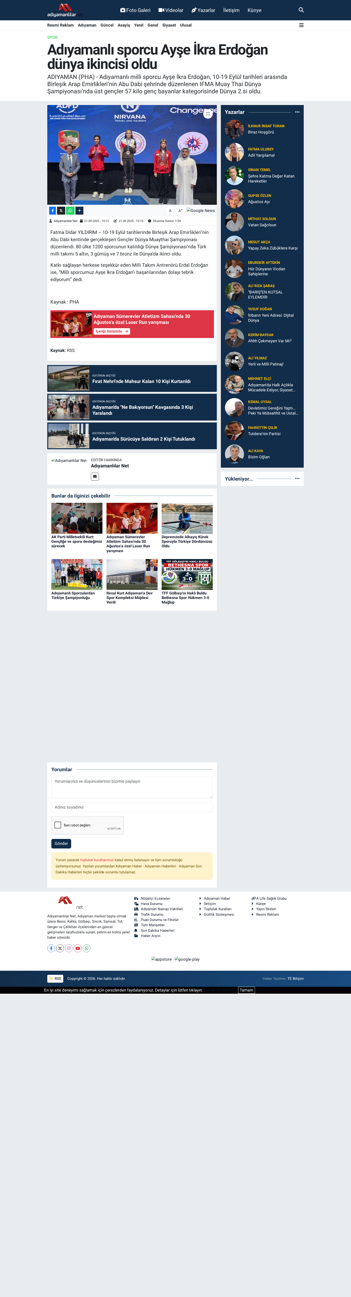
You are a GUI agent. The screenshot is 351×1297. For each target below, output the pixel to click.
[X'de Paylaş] (61, 211)
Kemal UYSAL (260, 402)
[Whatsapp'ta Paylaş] (70, 211)
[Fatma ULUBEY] (234, 152)
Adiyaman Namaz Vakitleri (162, 909)
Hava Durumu (151, 904)
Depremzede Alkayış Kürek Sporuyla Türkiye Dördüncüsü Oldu (187, 541)
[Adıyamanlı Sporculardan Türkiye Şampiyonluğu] (76, 574)
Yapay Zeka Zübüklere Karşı (273, 248)
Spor (52, 37)
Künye (254, 10)
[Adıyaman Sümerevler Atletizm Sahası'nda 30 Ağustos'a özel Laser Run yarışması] (132, 517)
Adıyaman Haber (217, 898)
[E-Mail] (95, 477)
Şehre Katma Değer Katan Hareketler (271, 178)
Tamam (246, 990)
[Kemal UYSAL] (234, 407)
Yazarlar (206, 10)
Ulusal (186, 25)
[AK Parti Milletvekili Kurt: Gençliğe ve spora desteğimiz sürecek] (76, 517)
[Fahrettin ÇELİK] (234, 430)
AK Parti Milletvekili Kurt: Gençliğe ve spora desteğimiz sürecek (76, 541)
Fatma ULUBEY (261, 149)
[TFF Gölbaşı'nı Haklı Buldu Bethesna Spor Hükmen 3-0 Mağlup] (187, 574)
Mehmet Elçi (259, 379)
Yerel (139, 25)
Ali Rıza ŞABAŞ (261, 286)
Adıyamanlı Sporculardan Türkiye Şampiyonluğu (73, 595)
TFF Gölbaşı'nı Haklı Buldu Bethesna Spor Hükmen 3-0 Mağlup (185, 597)
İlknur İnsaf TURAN (266, 126)
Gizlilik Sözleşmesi (219, 914)
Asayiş (124, 25)
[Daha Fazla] (79, 211)
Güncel (107, 25)
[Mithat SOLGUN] (234, 221)
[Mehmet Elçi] (234, 384)
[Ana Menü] (301, 25)
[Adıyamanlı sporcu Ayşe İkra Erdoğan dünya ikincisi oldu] (132, 155)
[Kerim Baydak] (234, 337)
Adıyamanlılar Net (65, 221)
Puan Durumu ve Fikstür (160, 920)
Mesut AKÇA (259, 242)
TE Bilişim (295, 978)
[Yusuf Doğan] (234, 314)
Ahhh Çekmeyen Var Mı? (270, 340)
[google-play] (187, 959)
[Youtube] (78, 948)
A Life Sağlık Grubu (271, 898)
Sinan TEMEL (259, 170)
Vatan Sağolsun (262, 224)
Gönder (61, 843)
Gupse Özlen (259, 196)
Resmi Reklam (60, 25)
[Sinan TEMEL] (234, 175)
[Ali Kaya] (234, 453)
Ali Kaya (255, 451)
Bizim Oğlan (259, 457)
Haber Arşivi (150, 936)
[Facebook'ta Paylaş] (52, 211)
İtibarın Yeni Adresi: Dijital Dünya (271, 318)
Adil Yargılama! (261, 155)
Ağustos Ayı (259, 201)
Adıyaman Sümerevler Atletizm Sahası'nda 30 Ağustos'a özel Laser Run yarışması (128, 544)
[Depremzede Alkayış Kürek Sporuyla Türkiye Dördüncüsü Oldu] (187, 517)
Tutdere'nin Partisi (264, 433)
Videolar (174, 10)
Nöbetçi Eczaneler (155, 898)
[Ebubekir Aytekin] (234, 268)
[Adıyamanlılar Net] (69, 460)
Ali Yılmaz (257, 358)
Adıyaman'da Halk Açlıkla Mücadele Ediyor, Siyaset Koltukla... (270, 387)
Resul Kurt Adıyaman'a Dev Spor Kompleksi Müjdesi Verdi (129, 597)
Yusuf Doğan (260, 309)
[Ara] (301, 10)
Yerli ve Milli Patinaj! (265, 364)
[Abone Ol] (201, 210)
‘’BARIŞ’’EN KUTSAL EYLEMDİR (265, 294)
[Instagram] (69, 948)
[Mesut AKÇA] (234, 244)
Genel (153, 25)
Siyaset (169, 25)
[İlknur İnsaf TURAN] (234, 128)
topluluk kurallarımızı (97, 860)
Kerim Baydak (261, 335)
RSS (57, 978)
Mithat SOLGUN (262, 219)
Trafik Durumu (152, 914)
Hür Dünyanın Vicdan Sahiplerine (266, 271)
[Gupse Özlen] (234, 198)
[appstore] (162, 959)
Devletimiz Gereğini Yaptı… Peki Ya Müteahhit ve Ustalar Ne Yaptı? (273, 411)
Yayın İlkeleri (266, 909)
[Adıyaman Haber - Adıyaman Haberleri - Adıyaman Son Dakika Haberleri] (65, 10)
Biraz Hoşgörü (261, 132)
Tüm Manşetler (153, 925)
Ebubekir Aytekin (264, 263)
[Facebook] (51, 948)
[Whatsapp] (86, 948)
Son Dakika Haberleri (158, 930)
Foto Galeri (138, 10)
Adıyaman (87, 25)
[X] (60, 948)
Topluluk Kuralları (218, 909)
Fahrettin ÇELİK (262, 428)
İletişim (231, 10)
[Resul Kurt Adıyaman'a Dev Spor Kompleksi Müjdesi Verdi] (132, 574)
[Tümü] (297, 112)
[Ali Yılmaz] (234, 360)
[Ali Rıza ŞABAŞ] (234, 291)
